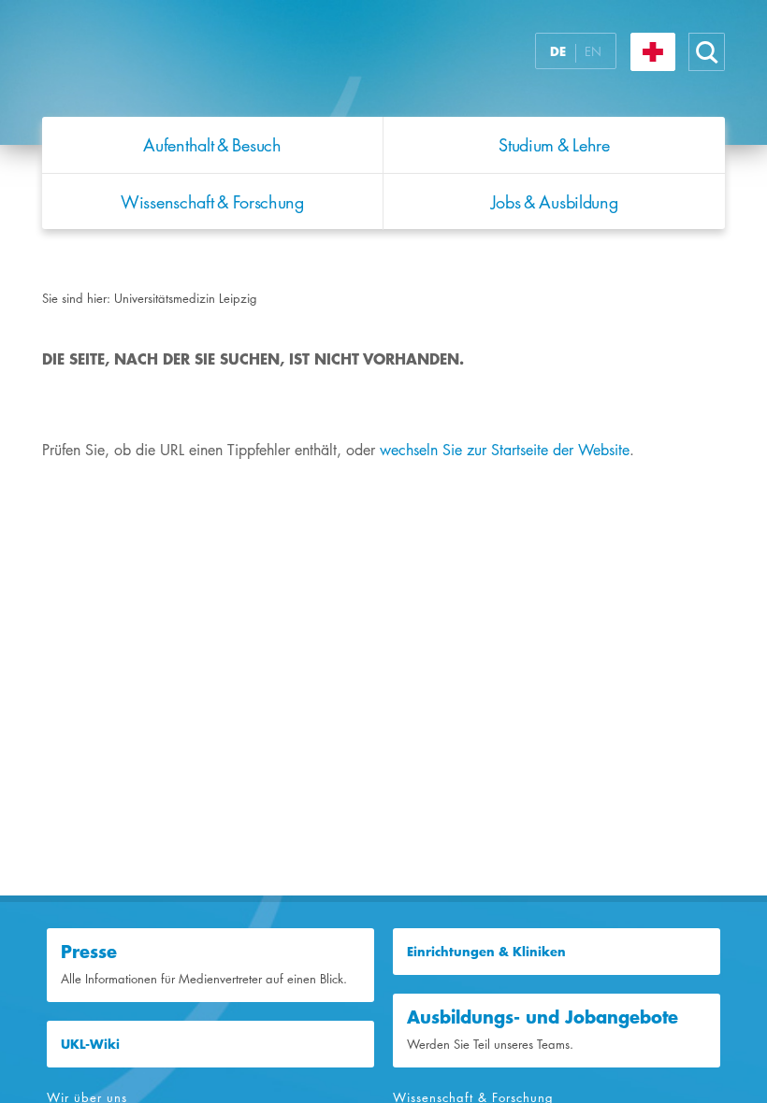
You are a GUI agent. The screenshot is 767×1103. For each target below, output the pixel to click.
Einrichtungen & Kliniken (486, 951)
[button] (707, 52)
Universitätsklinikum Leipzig (275, 63)
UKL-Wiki (90, 1044)
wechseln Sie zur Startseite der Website (505, 450)
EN (593, 51)
